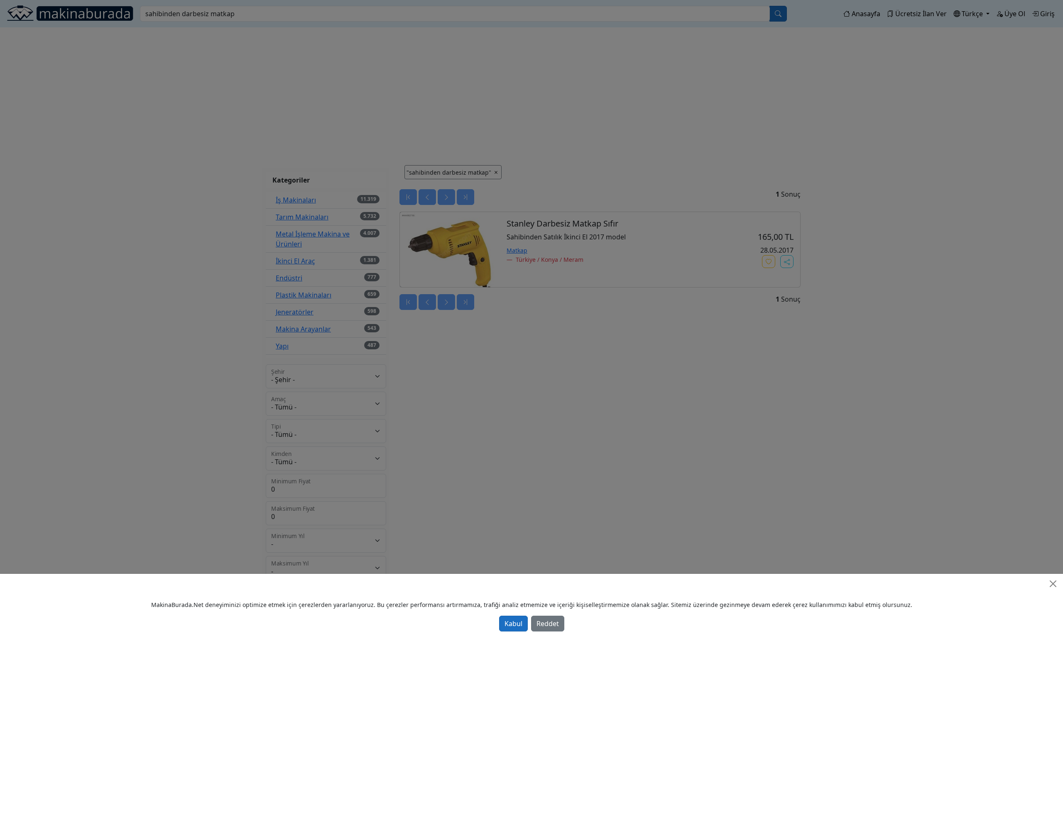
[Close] (1053, 583)
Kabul (513, 623)
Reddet (547, 623)
